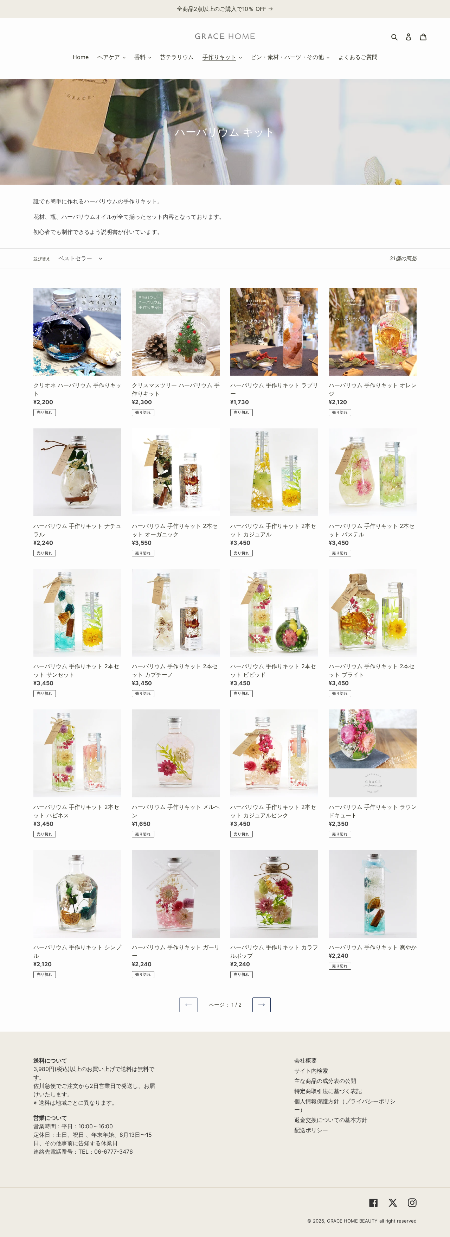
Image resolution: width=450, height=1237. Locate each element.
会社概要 (305, 1060)
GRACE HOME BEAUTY (352, 1221)
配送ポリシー (311, 1130)
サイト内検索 (311, 1070)
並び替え (41, 258)
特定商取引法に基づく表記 (328, 1091)
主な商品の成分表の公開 (325, 1080)
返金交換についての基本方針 (330, 1119)
